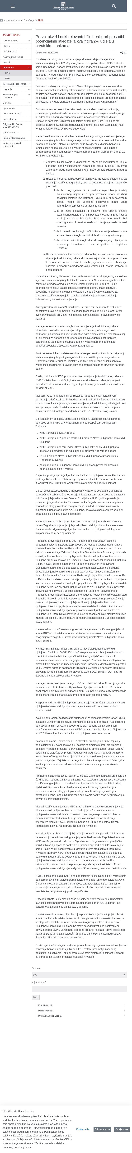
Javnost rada (13, 20)
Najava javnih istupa (13, 57)
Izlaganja (7, 89)
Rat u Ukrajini (9, 119)
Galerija (7, 102)
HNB (40, 20)
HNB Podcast (9, 51)
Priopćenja (29, 20)
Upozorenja (9, 108)
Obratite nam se (11, 132)
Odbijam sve (121, 1129)
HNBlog (6, 46)
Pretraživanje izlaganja (49, 1015)
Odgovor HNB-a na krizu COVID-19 (12, 125)
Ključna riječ (39, 982)
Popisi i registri (45, 1010)
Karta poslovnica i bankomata (12, 144)
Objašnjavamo (10, 40)
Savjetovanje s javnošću (10, 96)
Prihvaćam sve (102, 1129)
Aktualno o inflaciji (12, 113)
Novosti (6, 62)
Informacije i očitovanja (14, 83)
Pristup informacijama (14, 138)
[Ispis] (125, 53)
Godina (36, 968)
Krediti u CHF (45, 1005)
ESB (7, 78)
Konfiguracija (83, 1129)
